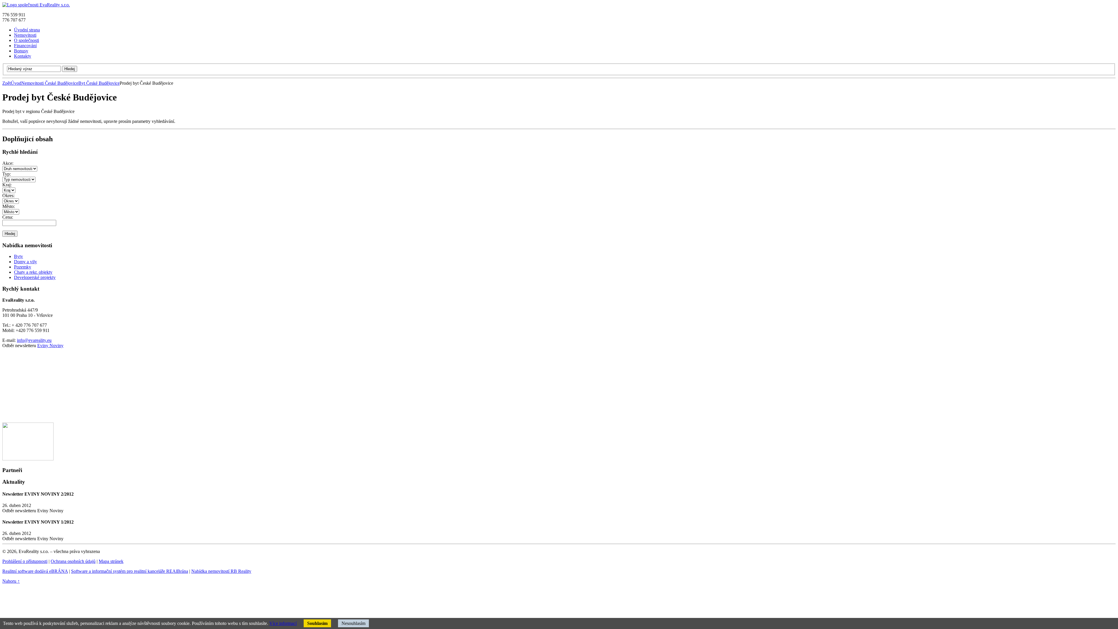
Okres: (8, 195)
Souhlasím (317, 623)
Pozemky (22, 266)
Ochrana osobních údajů (73, 561)
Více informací (283, 623)
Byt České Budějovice (99, 83)
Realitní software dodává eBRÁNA (35, 571)
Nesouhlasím (353, 623)
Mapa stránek (111, 561)
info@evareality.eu (34, 340)
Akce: (7, 163)
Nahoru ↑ (11, 581)
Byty (18, 256)
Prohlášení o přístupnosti (24, 561)
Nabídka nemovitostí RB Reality (221, 571)
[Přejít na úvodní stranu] (36, 4)
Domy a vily (25, 261)
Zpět (6, 83)
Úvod (16, 83)
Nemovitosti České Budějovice (49, 83)
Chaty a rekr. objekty (33, 272)
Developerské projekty (35, 277)
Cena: (7, 217)
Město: (8, 206)
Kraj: (7, 184)
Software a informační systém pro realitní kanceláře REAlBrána (129, 571)
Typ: (6, 174)
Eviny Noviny (50, 345)
